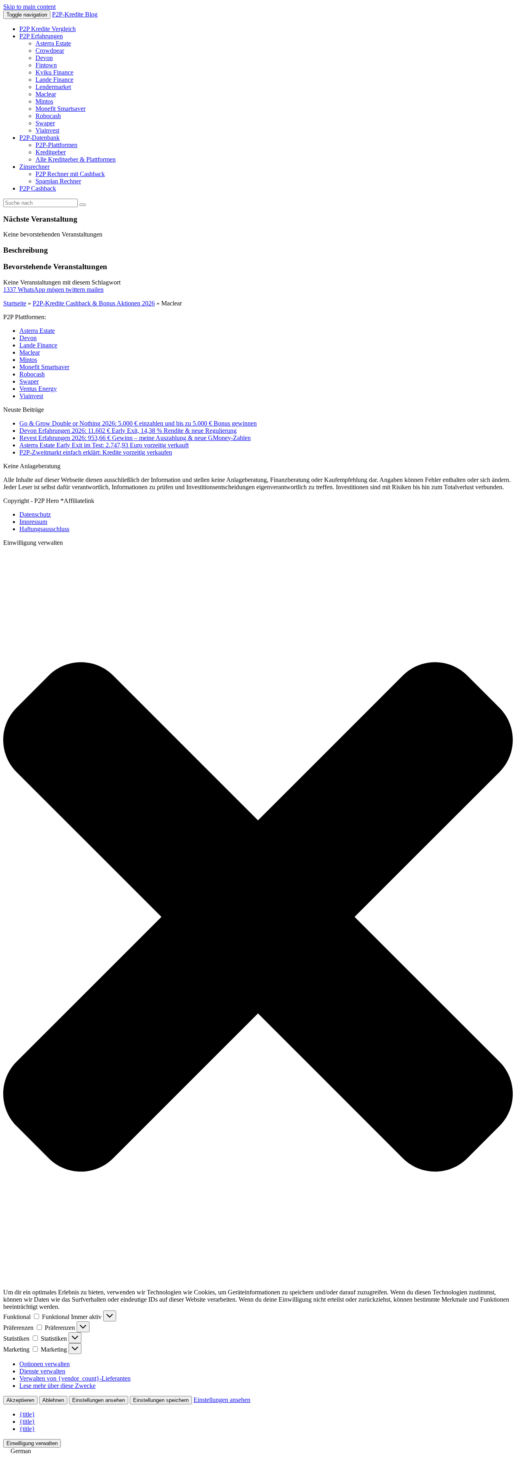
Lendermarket (53, 86)
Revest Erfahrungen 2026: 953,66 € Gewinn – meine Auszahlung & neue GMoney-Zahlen (135, 437)
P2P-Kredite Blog (75, 14)
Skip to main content (29, 6)
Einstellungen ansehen (98, 1400)
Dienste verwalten (42, 1371)
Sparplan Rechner (58, 181)
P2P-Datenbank (39, 137)
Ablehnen (53, 1400)
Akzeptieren (20, 1400)
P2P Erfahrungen (41, 36)
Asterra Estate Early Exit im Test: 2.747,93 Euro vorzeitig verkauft (104, 445)
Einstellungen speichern (161, 1400)
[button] (258, 917)
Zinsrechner (34, 166)
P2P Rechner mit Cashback (70, 173)
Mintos (44, 101)
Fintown (46, 65)
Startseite (14, 303)
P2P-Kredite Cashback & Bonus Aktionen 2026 (94, 303)
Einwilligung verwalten (32, 1443)
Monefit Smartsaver (60, 108)
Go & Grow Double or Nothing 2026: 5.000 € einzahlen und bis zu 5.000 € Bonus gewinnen (138, 423)
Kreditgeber (50, 152)
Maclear (45, 94)
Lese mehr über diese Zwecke (57, 1385)
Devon (44, 57)
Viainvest (47, 130)
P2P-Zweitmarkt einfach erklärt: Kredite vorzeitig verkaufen (95, 452)
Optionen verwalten (44, 1363)
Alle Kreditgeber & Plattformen (75, 159)
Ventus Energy (38, 388)
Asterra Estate (53, 43)
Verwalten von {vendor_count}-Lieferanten (75, 1378)
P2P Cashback (37, 188)
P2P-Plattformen (56, 144)
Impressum (33, 521)
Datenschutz (35, 514)
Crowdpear (49, 50)
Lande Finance (54, 79)
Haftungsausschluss (44, 528)
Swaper (45, 123)
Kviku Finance (54, 72)
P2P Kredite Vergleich (47, 28)
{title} (27, 1414)
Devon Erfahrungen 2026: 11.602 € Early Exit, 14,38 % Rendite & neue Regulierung (128, 430)
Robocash (48, 115)
